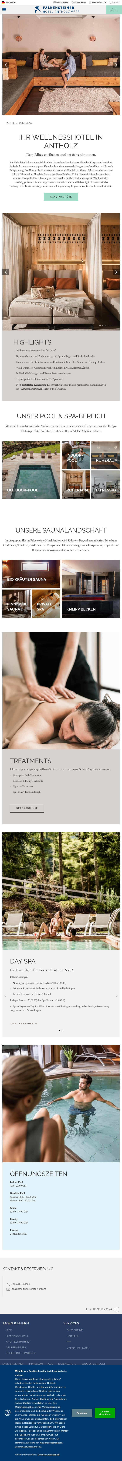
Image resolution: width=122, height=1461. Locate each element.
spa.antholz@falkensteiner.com (29, 1288)
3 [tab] (62, 102)
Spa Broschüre (61, 197)
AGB (50, 1363)
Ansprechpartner (18, 1341)
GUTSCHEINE (75, 1330)
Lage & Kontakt (12, 1363)
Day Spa (23, 961)
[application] (61, 1413)
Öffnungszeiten (38, 1173)
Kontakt (116, 3)
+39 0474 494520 (21, 1284)
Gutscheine (80, 3)
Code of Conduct (93, 1363)
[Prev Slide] (5, 272)
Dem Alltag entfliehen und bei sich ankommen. (61, 154)
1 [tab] (56, 102)
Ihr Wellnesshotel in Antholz (61, 141)
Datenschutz (67, 1363)
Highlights (32, 342)
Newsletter (62, 3)
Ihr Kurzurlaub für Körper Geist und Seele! (41, 970)
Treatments (30, 760)
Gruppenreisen (16, 1347)
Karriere (73, 1336)
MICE (9, 1330)
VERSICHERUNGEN (78, 1348)
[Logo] (58, 10)
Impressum (35, 1363)
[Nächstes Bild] (116, 65)
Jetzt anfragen (22, 1023)
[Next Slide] (116, 272)
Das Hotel (11, 123)
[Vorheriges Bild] (5, 65)
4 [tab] (65, 102)
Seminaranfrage (17, 1336)
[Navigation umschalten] (3, 9)
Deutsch (10, 3)
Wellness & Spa (25, 123)
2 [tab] (59, 102)
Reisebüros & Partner (21, 1353)
